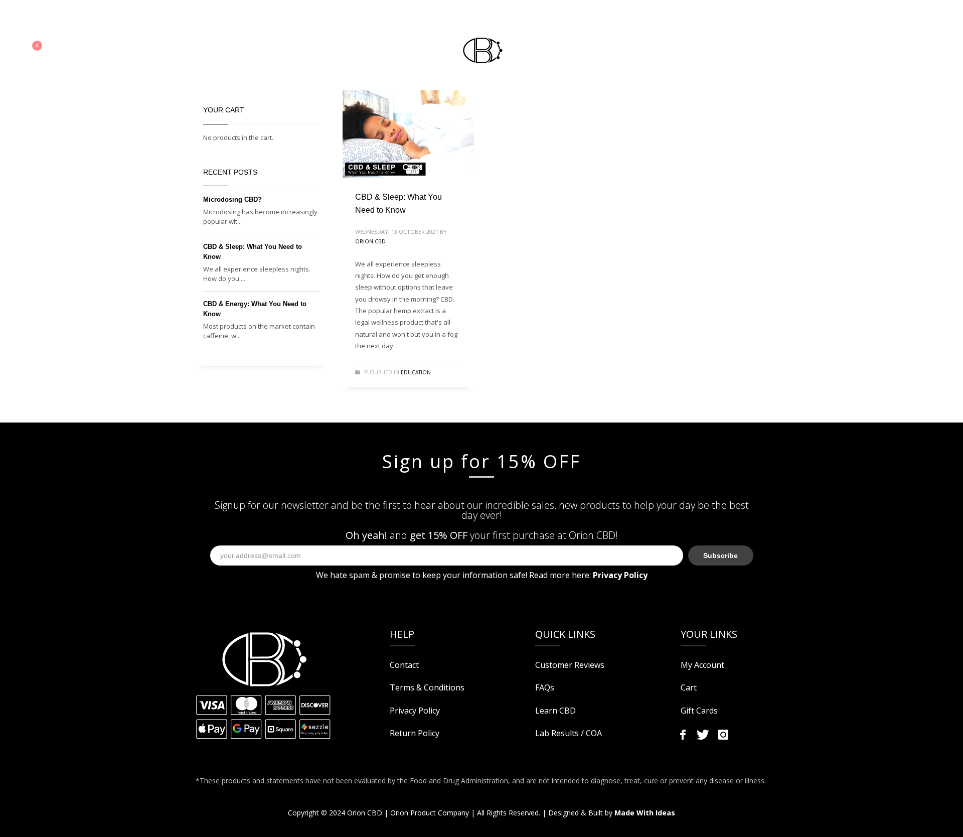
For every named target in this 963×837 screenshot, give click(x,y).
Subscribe (720, 555)
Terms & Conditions (427, 687)
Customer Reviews (569, 664)
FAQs (544, 687)
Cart (689, 687)
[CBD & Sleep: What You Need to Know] (408, 134)
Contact (404, 664)
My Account (702, 664)
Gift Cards (699, 710)
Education (416, 372)
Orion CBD (370, 241)
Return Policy (414, 733)
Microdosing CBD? (232, 199)
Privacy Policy (415, 710)
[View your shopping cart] (43, 48)
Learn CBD (555, 710)
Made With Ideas (644, 812)
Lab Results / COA (568, 733)
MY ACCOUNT (54, 17)
